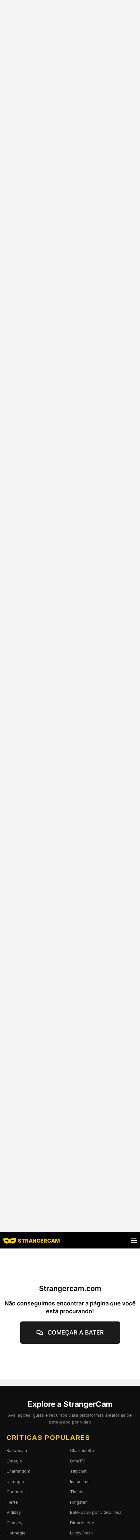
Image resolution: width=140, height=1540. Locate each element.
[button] (134, 1240)
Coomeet (16, 1491)
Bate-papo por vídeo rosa (95, 1512)
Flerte (12, 1502)
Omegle (14, 1461)
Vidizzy (14, 1512)
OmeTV (77, 1461)
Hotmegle (16, 1533)
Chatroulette (82, 1450)
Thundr (77, 1491)
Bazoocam (17, 1450)
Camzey (14, 1522)
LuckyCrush (81, 1533)
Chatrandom (18, 1471)
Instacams (80, 1481)
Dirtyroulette (82, 1522)
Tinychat (78, 1471)
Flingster (78, 1502)
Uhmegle (15, 1481)
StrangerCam (39, 1240)
